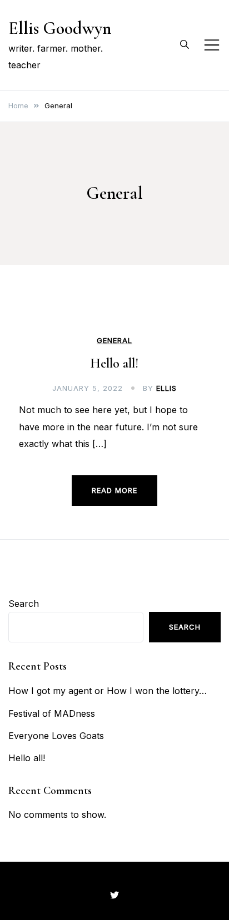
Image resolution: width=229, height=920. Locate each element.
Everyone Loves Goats (56, 735)
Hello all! (114, 363)
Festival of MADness (51, 713)
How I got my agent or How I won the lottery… (107, 690)
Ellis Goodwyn (59, 28)
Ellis (166, 388)
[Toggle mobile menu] (212, 45)
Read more (114, 490)
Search (23, 603)
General (114, 340)
